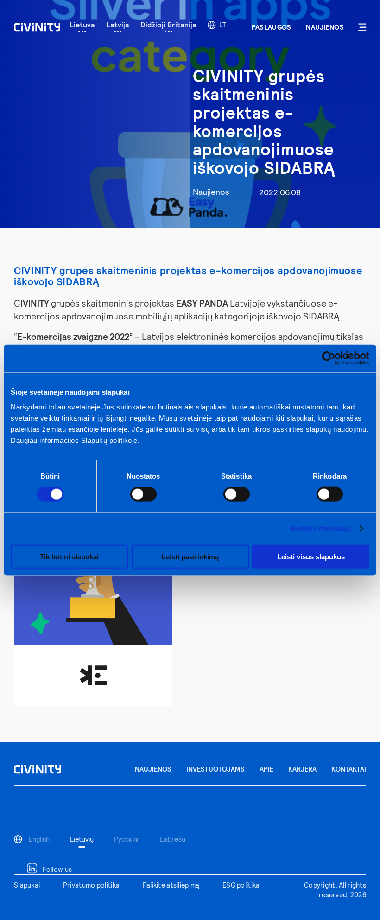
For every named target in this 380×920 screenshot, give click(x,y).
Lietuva (82, 24)
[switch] (143, 494)
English (39, 839)
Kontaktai (348, 769)
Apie (266, 769)
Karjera (302, 769)
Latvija (117, 24)
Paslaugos (271, 27)
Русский (126, 839)
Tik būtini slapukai (69, 556)
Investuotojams (215, 769)
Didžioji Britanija (168, 24)
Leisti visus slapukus (311, 556)
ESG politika (241, 885)
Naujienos (325, 27)
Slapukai (27, 885)
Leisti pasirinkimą (190, 556)
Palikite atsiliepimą (171, 885)
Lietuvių (82, 839)
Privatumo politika (91, 885)
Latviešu (172, 839)
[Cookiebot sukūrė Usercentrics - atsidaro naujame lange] (328, 358)
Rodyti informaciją (321, 528)
